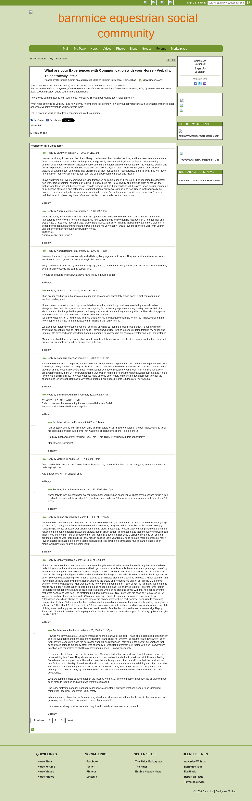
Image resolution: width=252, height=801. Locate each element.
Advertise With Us (195, 761)
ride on (66, 422)
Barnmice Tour (193, 766)
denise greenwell (66, 517)
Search (248, 2)
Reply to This (39, 133)
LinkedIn (91, 776)
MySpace (39, 120)
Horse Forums (46, 766)
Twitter (90, 766)
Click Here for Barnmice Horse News (200, 180)
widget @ (198, 178)
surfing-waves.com (212, 178)
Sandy (60, 153)
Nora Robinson (71, 630)
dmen (60, 290)
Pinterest (91, 771)
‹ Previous (38, 720)
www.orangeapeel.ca (200, 159)
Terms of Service (194, 781)
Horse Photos (46, 776)
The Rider (141, 766)
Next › (71, 720)
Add (173, 59)
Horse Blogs (45, 761)
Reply (46, 203)
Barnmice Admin (65, 80)
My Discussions (59, 58)
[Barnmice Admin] (36, 79)
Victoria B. (62, 458)
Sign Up (191, 2)
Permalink (44, 153)
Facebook (55, 120)
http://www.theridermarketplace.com (199, 136)
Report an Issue (193, 776)
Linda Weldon (64, 559)
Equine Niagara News (148, 771)
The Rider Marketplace (148, 761)
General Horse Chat (124, 80)
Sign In (202, 2)
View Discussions (152, 80)
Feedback (190, 771)
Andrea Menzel (65, 211)
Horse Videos (46, 771)
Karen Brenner (65, 250)
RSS (32, 729)
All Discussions (38, 58)
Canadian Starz (65, 358)
